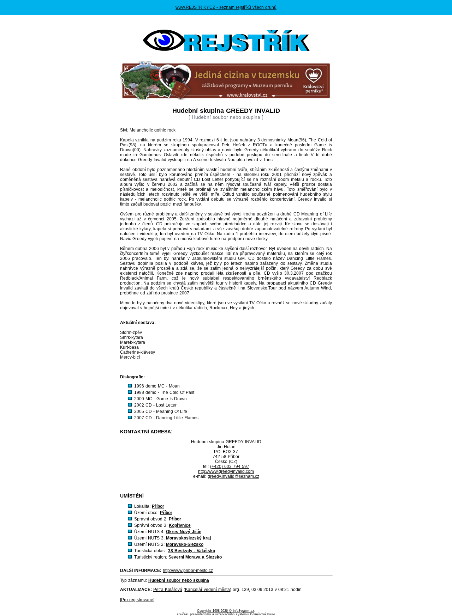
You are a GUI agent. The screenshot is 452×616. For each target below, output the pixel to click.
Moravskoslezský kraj (188, 538)
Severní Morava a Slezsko (195, 557)
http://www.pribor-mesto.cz (188, 570)
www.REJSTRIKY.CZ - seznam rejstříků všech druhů (226, 7)
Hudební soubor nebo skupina (178, 580)
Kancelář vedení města (207, 589)
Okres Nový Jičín (183, 531)
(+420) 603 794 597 (229, 466)
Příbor (158, 506)
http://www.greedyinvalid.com (226, 471)
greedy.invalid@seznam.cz (233, 476)
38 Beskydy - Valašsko (191, 550)
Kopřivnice (180, 525)
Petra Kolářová (167, 589)
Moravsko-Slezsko (184, 544)
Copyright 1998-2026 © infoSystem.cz (225, 610)
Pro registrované (137, 599)
